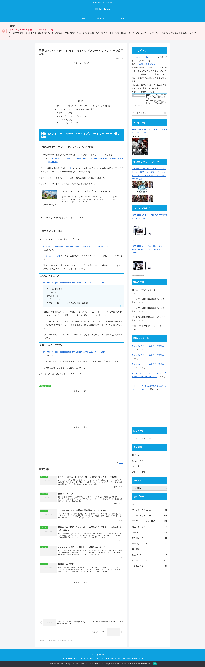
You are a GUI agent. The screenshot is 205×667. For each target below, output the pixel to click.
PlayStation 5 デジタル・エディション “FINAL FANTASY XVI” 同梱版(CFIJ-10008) (148, 249)
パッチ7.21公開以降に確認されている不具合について (149, 309)
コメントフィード (139, 466)
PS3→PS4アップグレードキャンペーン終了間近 (75, 109)
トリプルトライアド (52, 256)
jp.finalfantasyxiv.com (50, 206)
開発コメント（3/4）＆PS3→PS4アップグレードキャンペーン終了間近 (82, 106)
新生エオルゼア (45, 386)
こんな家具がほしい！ (67, 120)
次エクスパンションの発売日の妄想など (149, 346)
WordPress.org (138, 472)
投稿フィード (138, 461)
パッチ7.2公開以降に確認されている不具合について (148, 318)
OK (155, 664)
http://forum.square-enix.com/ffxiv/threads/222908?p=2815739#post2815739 (76, 246)
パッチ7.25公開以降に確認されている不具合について (149, 300)
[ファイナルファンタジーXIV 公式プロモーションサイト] (49, 194)
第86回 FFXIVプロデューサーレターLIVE (147, 328)
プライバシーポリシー (141, 438)
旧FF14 (110, 655)
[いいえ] (202, 664)
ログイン (136, 455)
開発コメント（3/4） (65, 113)
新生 (71, 168)
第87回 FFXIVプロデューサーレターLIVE (147, 291)
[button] (165, 113)
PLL (93, 655)
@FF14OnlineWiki (147, 64)
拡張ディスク (101, 655)
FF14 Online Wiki (140, 57)
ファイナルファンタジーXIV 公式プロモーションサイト (86, 191)
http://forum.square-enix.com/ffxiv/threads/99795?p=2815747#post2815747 (75, 283)
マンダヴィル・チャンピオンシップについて (76, 116)
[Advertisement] (81, 80)
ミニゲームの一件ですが (68, 123)
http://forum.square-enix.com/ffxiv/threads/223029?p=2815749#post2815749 (76, 352)
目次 (78, 101)
